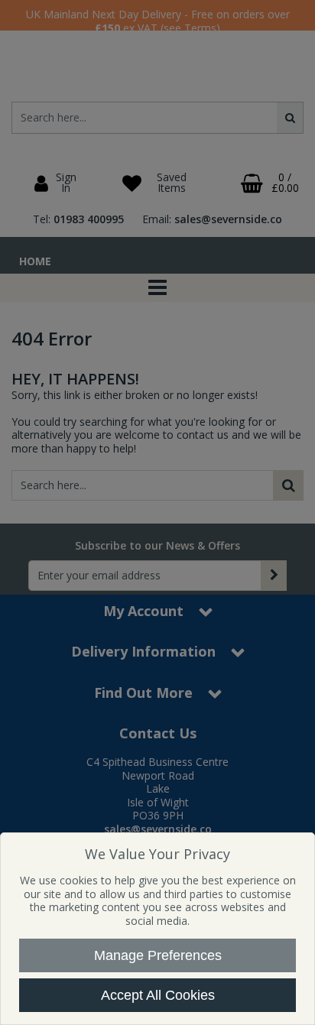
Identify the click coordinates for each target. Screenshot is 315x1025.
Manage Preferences (158, 955)
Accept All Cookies (158, 995)
